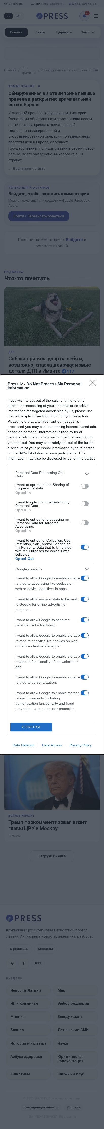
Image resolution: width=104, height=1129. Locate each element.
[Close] (94, 384)
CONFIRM (31, 727)
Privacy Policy (81, 745)
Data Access (52, 745)
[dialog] (52, 565)
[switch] (85, 486)
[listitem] (52, 474)
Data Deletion (23, 745)
